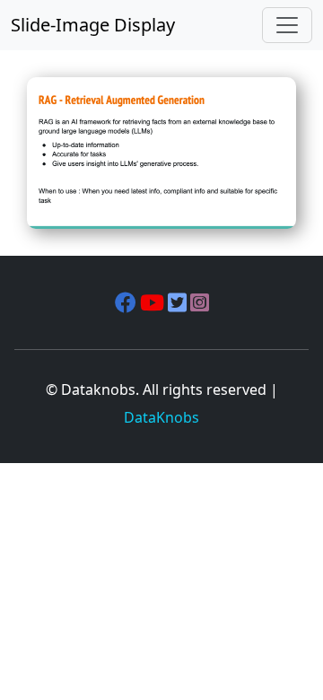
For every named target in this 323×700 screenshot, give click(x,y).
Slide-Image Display (93, 25)
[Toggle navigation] (287, 25)
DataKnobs (161, 417)
